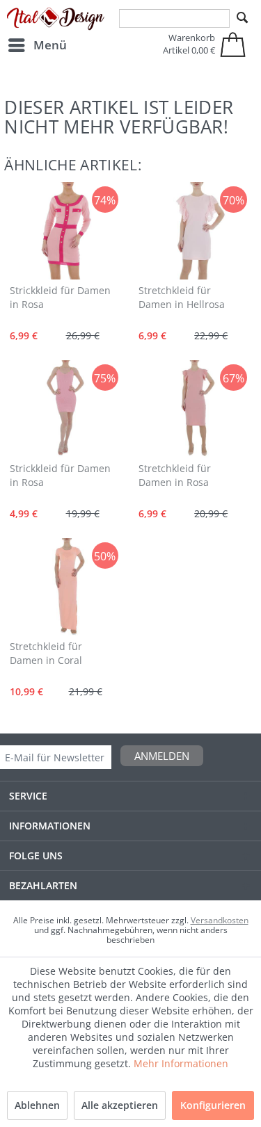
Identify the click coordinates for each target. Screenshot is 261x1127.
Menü (50, 45)
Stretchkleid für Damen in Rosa (175, 475)
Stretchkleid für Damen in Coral (46, 653)
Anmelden (161, 756)
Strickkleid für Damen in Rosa (60, 297)
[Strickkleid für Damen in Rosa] (66, 230)
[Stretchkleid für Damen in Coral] (66, 586)
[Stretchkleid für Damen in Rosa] (194, 408)
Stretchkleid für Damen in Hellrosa (182, 297)
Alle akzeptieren (119, 1105)
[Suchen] (242, 18)
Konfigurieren (213, 1105)
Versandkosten (219, 920)
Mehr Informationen (181, 1063)
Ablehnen (37, 1105)
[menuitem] (37, 45)
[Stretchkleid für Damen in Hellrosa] (194, 230)
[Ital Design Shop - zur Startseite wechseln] (55, 19)
